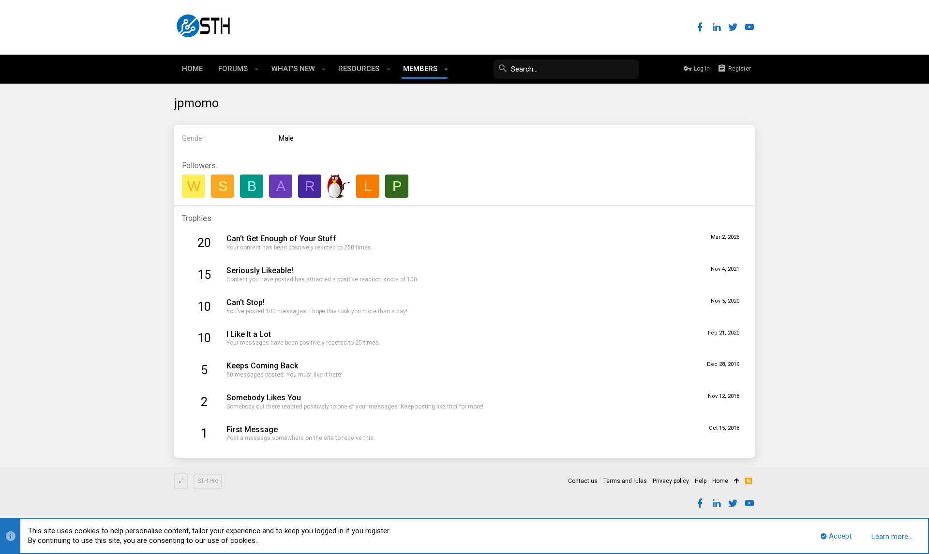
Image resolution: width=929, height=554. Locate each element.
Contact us (583, 481)
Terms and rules (625, 481)
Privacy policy (671, 481)
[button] (257, 69)
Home (720, 481)
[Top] (736, 481)
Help (700, 481)
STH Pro (207, 481)
